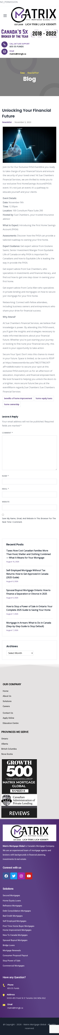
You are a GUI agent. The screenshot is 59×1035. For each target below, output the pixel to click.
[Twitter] (13, 875)
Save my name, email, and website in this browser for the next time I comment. (29, 520)
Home (22, 73)
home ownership (11, 404)
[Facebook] (6, 875)
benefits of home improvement (18, 398)
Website (5, 502)
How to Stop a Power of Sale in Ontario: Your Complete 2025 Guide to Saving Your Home (29, 608)
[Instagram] (21, 875)
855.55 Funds (13, 988)
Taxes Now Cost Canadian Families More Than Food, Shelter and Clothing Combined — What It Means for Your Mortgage (28, 554)
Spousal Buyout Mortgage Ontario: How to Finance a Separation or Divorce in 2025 (28, 592)
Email (5, 489)
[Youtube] (28, 875)
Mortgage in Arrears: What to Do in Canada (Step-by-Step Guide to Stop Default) (28, 624)
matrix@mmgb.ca (15, 1008)
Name (5, 476)
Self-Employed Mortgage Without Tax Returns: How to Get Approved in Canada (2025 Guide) (27, 574)
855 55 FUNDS (17, 46)
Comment (7, 433)
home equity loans (44, 398)
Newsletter (33, 73)
